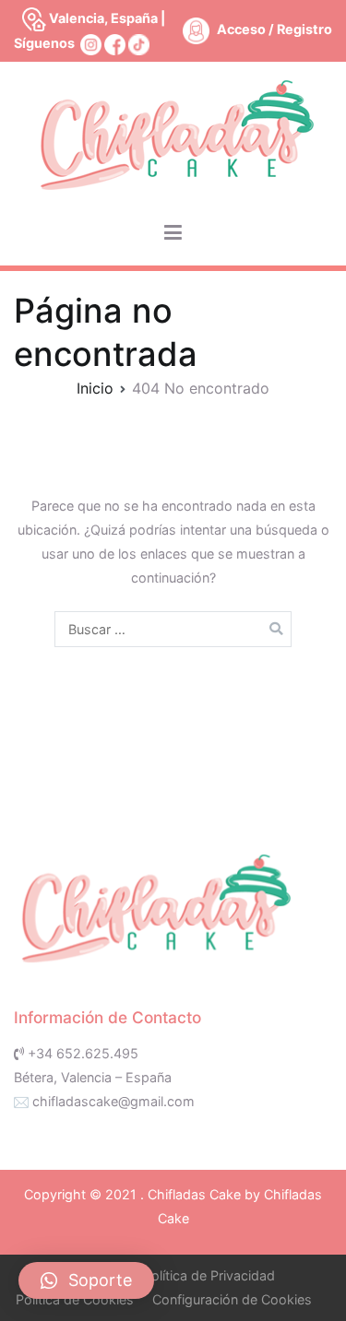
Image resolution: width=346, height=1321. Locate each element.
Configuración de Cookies (232, 1299)
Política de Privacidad (209, 1275)
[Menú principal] (173, 233)
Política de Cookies (75, 1299)
